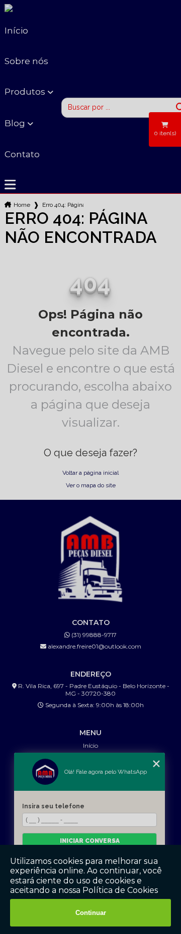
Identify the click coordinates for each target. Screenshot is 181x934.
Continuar (90, 912)
